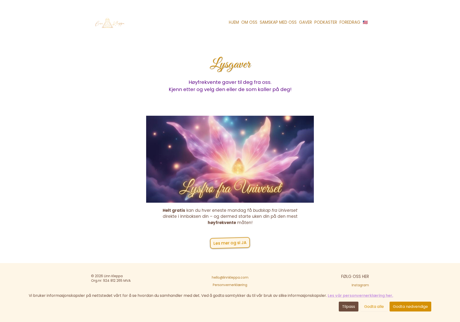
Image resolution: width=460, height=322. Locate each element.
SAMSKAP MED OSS (278, 22)
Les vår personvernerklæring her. (360, 295)
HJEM (234, 22)
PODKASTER (325, 22)
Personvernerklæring (230, 284)
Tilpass (348, 306)
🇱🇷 (365, 22)
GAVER (305, 22)
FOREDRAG (349, 22)
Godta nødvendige (410, 306)
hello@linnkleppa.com (230, 277)
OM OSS (249, 22)
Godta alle (374, 306)
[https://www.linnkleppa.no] (109, 22)
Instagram (360, 285)
